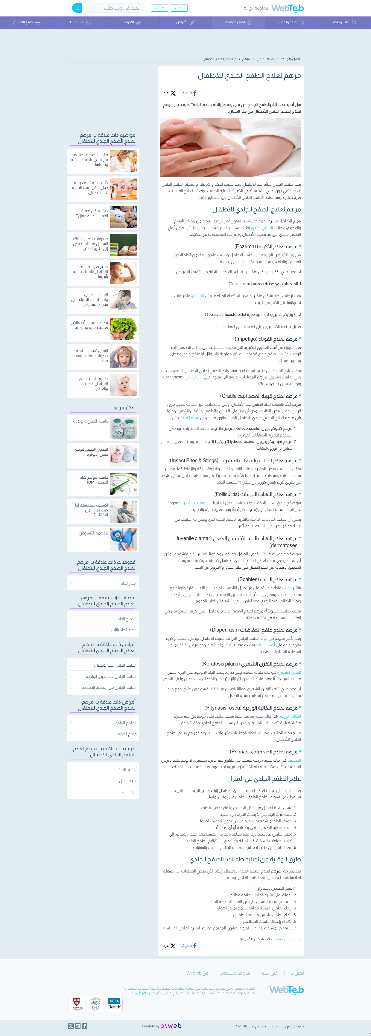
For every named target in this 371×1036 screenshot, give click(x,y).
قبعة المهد (190, 417)
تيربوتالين (129, 791)
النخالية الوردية (290, 716)
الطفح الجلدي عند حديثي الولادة (111, 676)
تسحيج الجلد (127, 619)
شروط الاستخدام (235, 973)
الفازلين (198, 296)
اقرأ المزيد (138, 993)
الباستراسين (193, 377)
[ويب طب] (287, 9)
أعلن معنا (270, 973)
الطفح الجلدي (262, 227)
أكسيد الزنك (265, 645)
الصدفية (294, 760)
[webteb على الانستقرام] (78, 1026)
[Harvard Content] (76, 1004)
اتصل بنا (297, 973)
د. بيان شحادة (281, 939)
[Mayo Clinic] (95, 1004)
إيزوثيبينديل (128, 780)
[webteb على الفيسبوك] (84, 1026)
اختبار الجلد (129, 583)
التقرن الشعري (289, 672)
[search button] (77, 8)
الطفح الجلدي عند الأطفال (115, 665)
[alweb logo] (171, 1026)
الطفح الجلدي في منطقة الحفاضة (109, 687)
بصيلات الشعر (195, 502)
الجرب (287, 588)
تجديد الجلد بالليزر (124, 629)
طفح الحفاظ (126, 734)
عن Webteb (197, 973)
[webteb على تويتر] (71, 1026)
